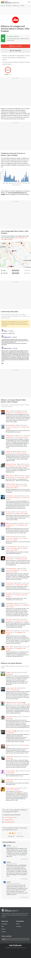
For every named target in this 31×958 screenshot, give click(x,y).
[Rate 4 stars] (18, 833)
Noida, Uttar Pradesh (22, 437)
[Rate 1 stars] (10, 833)
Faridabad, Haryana (21, 412)
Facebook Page (9, 819)
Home (2, 5)
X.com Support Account (11, 817)
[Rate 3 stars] (15, 833)
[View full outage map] (15, 255)
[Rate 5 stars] (21, 833)
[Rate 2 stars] (13, 833)
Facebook (18, 926)
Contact (4, 931)
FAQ (3, 926)
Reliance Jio (16, 5)
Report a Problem (16, 46)
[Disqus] (15, 346)
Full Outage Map (16, 50)
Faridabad (21, 237)
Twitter (18, 924)
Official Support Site (9, 822)
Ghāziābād (9, 239)
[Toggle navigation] (29, 2)
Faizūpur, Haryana (21, 453)
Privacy (3, 929)
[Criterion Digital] (15, 945)
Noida (16, 237)
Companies (8, 5)
